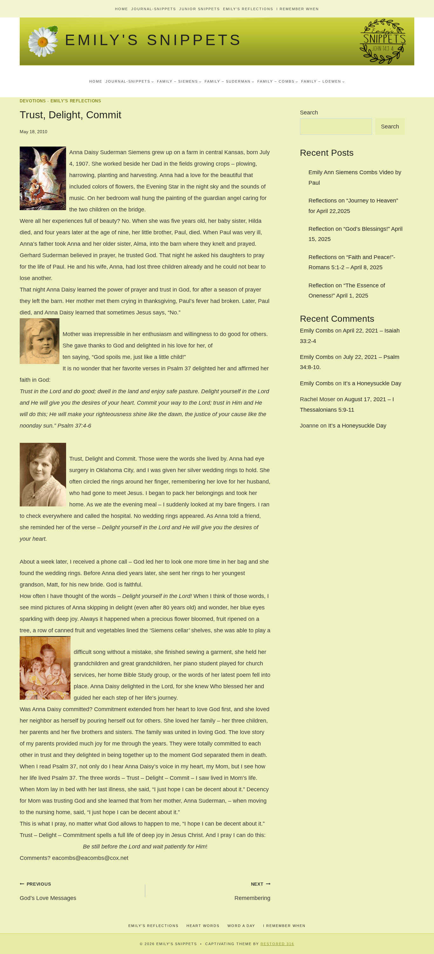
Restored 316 (277, 944)
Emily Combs (317, 330)
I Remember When (297, 9)
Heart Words (203, 926)
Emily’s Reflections (248, 9)
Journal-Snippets (153, 9)
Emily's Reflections (76, 101)
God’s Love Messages (48, 891)
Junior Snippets (199, 9)
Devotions (33, 101)
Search (309, 112)
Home (121, 9)
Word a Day (241, 926)
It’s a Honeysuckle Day (372, 383)
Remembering (252, 891)
